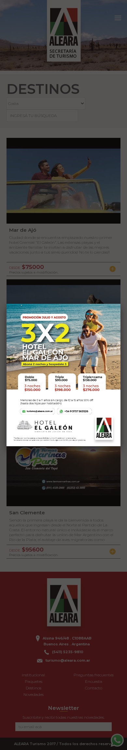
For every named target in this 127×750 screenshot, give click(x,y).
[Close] (120, 304)
